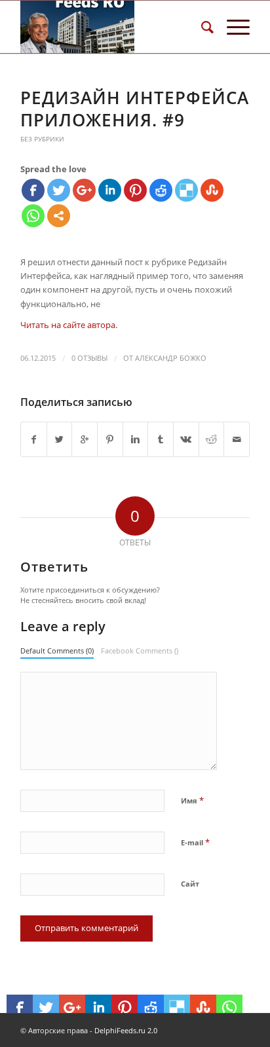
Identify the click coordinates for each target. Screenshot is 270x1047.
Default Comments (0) (57, 650)
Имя (192, 800)
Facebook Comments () (139, 650)
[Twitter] (58, 190)
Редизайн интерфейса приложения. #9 (134, 109)
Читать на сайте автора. (68, 325)
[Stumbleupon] (212, 190)
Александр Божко (170, 358)
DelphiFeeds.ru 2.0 (125, 1030)
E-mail (195, 842)
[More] (58, 215)
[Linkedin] (109, 190)
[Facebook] (33, 190)
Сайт (190, 884)
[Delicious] (186, 190)
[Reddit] (160, 190)
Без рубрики (42, 138)
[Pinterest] (135, 190)
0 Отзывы (89, 358)
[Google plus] (84, 190)
